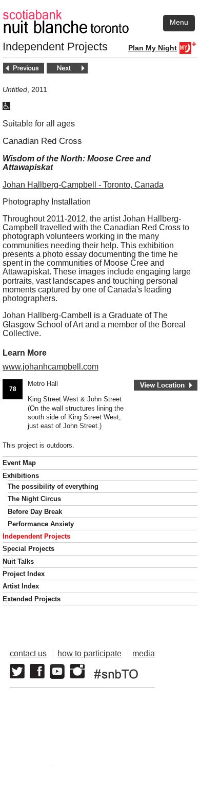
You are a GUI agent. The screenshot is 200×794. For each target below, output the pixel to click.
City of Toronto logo (49, 765)
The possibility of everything (53, 486)
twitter (17, 671)
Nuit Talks (18, 561)
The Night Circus (34, 499)
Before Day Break (35, 511)
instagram (77, 671)
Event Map (19, 463)
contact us (28, 653)
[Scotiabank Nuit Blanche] (100, 14)
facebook (37, 671)
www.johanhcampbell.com (50, 366)
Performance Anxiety (41, 524)
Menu (179, 22)
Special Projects (28, 548)
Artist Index (21, 586)
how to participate (89, 653)
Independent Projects (36, 536)
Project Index (24, 574)
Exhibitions (21, 475)
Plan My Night (152, 48)
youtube (57, 671)
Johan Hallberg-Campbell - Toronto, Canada (83, 184)
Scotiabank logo (134, 765)
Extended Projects (32, 599)
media (143, 653)
